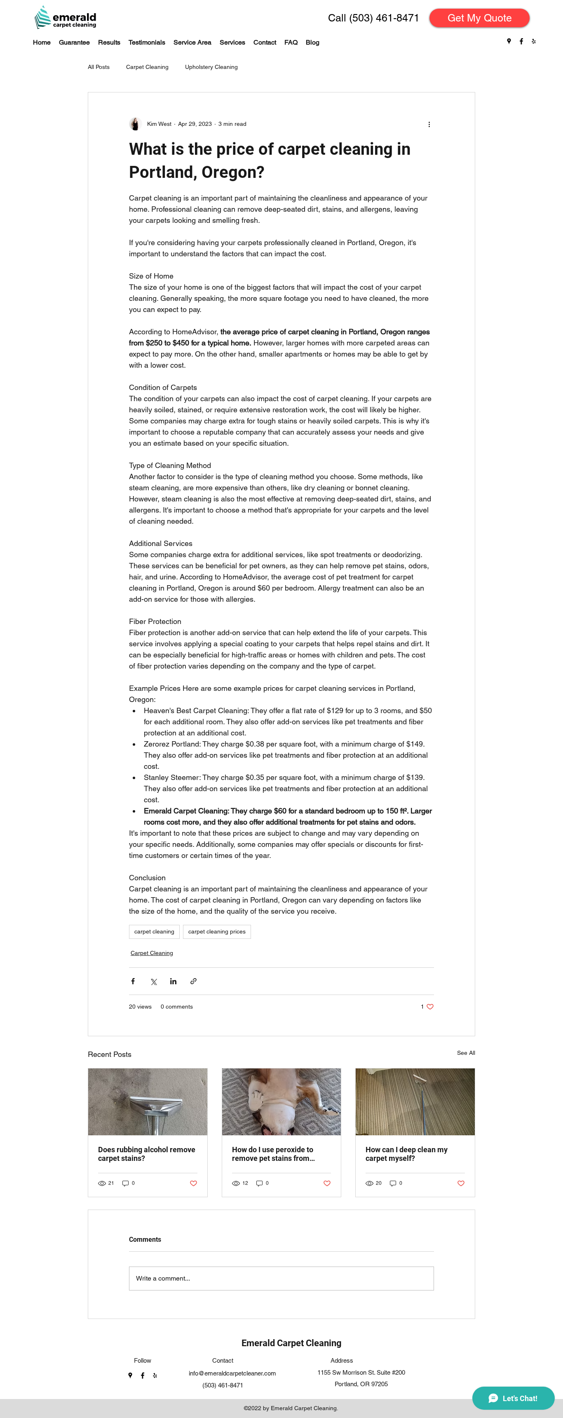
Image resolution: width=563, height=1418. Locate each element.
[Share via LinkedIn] (173, 981)
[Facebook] (521, 41)
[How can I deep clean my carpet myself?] (415, 1101)
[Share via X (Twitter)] (153, 981)
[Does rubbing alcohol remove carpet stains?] (147, 1101)
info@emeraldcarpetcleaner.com (232, 1373)
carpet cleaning (154, 931)
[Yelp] (534, 41)
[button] (232, 42)
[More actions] (429, 124)
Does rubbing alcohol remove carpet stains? (146, 1154)
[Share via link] (193, 981)
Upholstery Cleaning (211, 67)
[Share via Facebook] (133, 981)
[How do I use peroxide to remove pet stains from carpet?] (281, 1101)
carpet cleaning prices (217, 931)
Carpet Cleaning (147, 67)
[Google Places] (509, 41)
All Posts (99, 67)
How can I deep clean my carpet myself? (407, 1154)
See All (466, 1052)
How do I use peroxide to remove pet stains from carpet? (272, 1154)
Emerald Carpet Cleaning (292, 1343)
